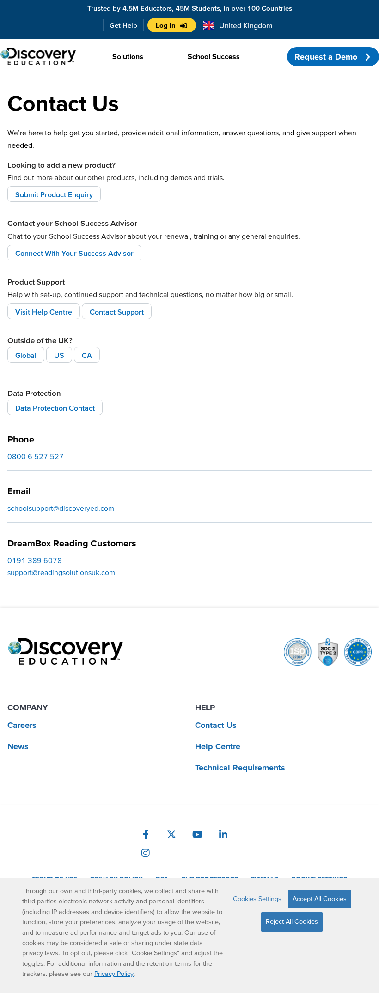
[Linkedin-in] (223, 834)
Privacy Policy (114, 973)
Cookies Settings (257, 898)
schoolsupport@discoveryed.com (60, 508)
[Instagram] (145, 853)
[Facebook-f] (145, 834)
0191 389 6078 (34, 560)
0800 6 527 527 (35, 456)
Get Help (123, 25)
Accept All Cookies (320, 898)
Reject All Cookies (292, 921)
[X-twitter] (171, 834)
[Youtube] (197, 834)
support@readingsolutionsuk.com (61, 572)
